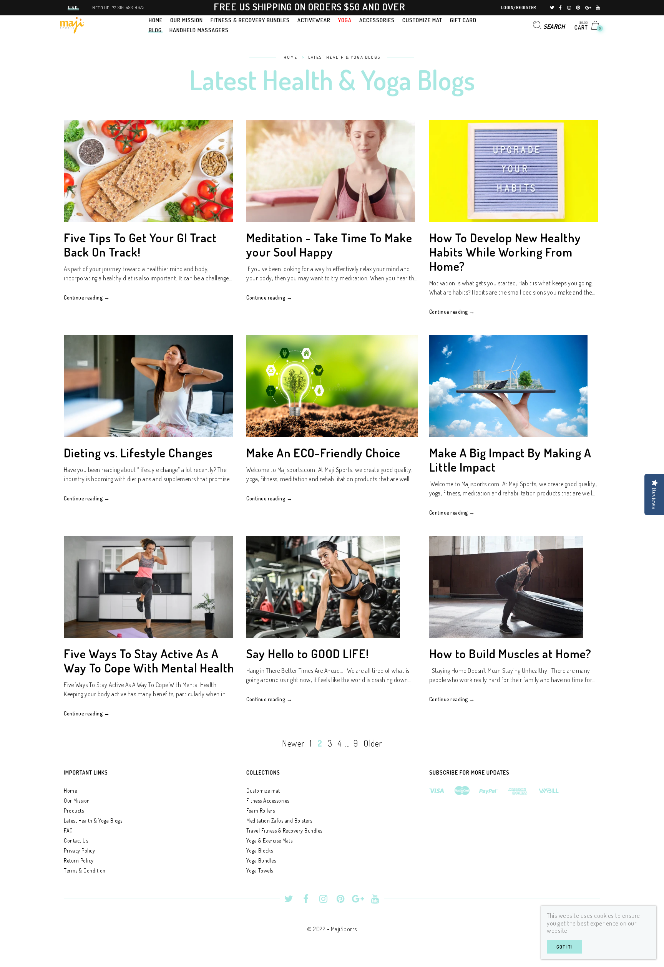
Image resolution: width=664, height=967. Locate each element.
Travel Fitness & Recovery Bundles (284, 830)
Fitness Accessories (267, 800)
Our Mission (77, 800)
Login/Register (518, 7)
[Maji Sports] (71, 24)
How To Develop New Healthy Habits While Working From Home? (505, 252)
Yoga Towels (259, 870)
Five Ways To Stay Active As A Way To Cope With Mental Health (149, 661)
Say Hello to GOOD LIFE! (307, 653)
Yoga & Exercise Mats (269, 840)
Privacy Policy (79, 850)
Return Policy (79, 860)
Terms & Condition (85, 870)
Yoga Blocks (259, 850)
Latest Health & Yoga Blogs (93, 820)
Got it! (564, 947)
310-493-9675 (131, 7)
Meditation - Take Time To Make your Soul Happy (329, 245)
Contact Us (76, 840)
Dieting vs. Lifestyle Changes (138, 452)
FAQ (68, 830)
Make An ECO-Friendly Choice (323, 452)
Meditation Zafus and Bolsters (279, 820)
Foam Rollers (260, 810)
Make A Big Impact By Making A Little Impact (510, 460)
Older (373, 743)
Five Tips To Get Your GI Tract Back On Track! (140, 245)
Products (74, 810)
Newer (293, 743)
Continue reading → (87, 297)
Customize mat (263, 790)
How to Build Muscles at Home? (510, 653)
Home (70, 790)
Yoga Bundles (261, 860)
